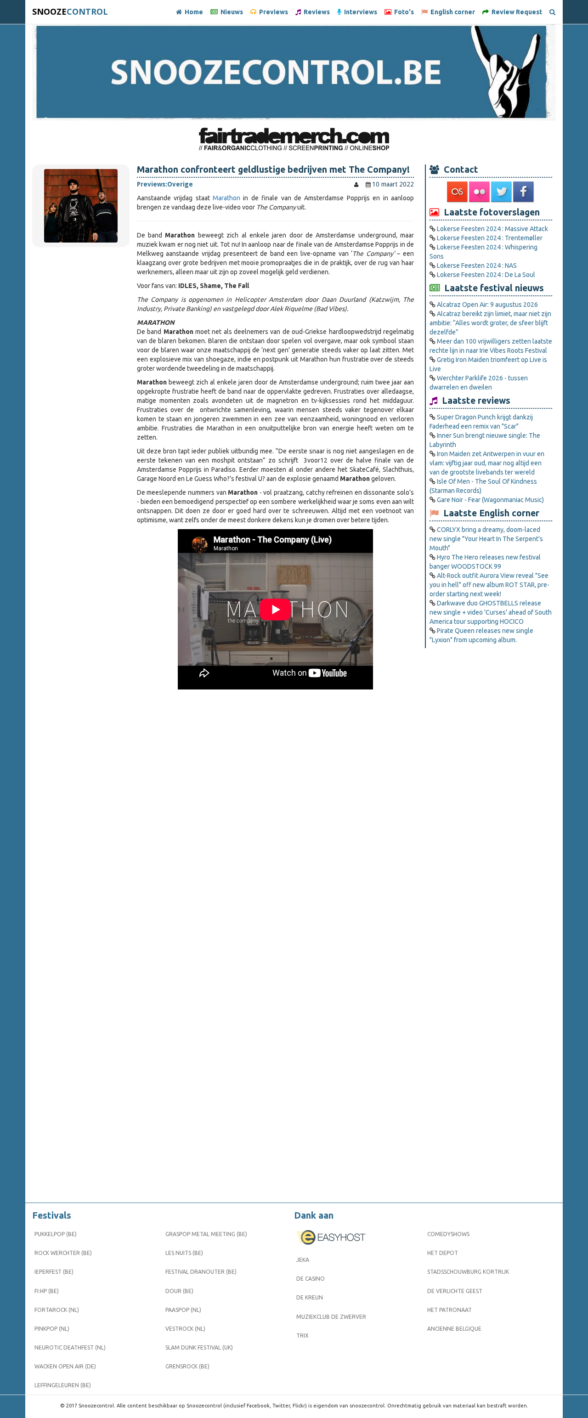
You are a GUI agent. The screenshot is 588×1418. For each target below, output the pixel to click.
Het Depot (442, 1253)
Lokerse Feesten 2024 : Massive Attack (492, 228)
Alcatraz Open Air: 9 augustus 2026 (487, 304)
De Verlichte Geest (454, 1291)
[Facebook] (524, 192)
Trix (302, 1336)
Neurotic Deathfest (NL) (70, 1347)
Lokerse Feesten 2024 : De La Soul (486, 274)
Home (192, 12)
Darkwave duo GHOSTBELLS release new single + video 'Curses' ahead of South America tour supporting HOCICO (491, 612)
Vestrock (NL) (185, 1329)
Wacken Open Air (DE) (65, 1366)
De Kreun (309, 1297)
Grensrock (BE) (187, 1366)
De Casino (310, 1279)
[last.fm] (458, 192)
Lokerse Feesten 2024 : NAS (477, 265)
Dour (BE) (179, 1291)
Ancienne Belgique (454, 1329)
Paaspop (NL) (183, 1310)
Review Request (515, 12)
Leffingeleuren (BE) (62, 1385)
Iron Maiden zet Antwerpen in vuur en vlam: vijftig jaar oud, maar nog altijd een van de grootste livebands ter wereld (487, 463)
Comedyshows (448, 1234)
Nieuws (230, 12)
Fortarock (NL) (56, 1310)
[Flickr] (480, 192)
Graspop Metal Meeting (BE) (206, 1234)
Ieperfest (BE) (54, 1272)
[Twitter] (502, 192)
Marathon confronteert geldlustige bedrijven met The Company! (273, 169)
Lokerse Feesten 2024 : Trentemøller (490, 238)
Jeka (302, 1260)
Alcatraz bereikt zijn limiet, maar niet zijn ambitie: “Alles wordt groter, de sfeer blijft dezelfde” (490, 323)
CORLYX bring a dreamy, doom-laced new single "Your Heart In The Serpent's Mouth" (486, 539)
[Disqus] (275, 829)
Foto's (402, 12)
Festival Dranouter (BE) (201, 1272)
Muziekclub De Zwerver (331, 1317)
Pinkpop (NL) (51, 1329)
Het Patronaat (449, 1310)
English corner (451, 12)
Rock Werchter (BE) (63, 1253)
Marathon (226, 198)
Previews (272, 12)
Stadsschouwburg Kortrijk (468, 1272)
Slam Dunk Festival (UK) (199, 1347)
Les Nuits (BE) (184, 1253)
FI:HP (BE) (46, 1291)
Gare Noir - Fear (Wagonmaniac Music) (490, 499)
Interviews (359, 12)
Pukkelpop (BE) (55, 1234)
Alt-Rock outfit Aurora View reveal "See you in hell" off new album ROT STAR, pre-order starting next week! (489, 585)
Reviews (315, 12)
